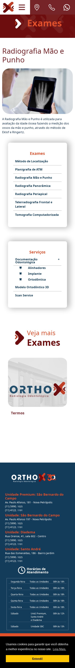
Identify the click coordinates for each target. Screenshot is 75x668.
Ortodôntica (36, 279)
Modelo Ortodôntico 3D (32, 287)
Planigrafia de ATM (28, 169)
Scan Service (24, 295)
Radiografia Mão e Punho (33, 178)
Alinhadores (36, 268)
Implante (34, 274)
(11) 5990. (14, 506)
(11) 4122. (14, 510)
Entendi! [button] (37, 658)
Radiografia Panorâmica (33, 186)
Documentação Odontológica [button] (37, 261)
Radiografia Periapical (31, 194)
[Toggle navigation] (22, 7)
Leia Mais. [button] (59, 649)
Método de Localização (31, 161)
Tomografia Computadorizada (37, 215)
